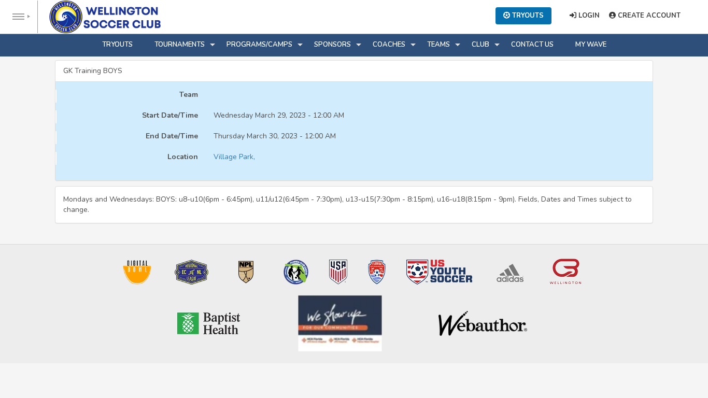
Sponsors (332, 44)
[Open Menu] (19, 17)
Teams (438, 44)
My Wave (590, 44)
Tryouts (117, 44)
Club (480, 44)
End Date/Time (172, 136)
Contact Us (532, 44)
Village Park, (234, 157)
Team (188, 95)
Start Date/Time (170, 115)
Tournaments (179, 44)
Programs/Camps (259, 44)
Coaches (389, 44)
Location (182, 157)
